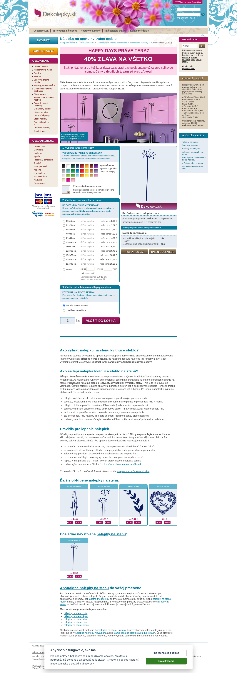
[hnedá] (91, 166)
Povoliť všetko (166, 660)
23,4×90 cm (71, 264)
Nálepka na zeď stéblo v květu (133, 471)
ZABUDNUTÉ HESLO (186, 18)
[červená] (82, 171)
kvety (200, 55)
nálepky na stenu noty (75, 613)
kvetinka (186, 57)
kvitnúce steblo (74, 540)
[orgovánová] (96, 175)
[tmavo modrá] (77, 166)
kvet (193, 59)
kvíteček (186, 59)
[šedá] (63, 171)
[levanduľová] (96, 171)
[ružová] (73, 180)
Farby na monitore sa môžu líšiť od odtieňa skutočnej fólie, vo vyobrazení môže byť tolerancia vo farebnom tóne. (88, 156)
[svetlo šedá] (63, 175)
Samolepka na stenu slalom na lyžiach (134, 632)
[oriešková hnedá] (91, 171)
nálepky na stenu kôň (75, 619)
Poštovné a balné (91, 30)
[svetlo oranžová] (82, 175)
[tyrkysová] (68, 171)
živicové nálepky (39, 659)
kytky (192, 53)
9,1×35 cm (70, 238)
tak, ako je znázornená (77, 305)
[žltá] (87, 171)
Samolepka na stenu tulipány (110, 630)
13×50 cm (70, 246)
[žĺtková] (87, 166)
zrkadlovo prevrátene (76, 310)
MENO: (173, 10)
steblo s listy (133, 487)
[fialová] (96, 166)
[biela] (68, 166)
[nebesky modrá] (77, 171)
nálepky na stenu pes (75, 622)
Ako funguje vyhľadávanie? (188, 67)
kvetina (194, 55)
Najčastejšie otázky (115, 30)
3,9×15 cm (70, 221)
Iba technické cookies (166, 652)
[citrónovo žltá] (87, 175)
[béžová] (63, 180)
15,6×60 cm (71, 251)
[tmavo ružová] (68, 180)
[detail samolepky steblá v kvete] (99, 522)
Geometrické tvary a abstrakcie (112, 43)
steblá (185, 62)
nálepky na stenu (103, 480)
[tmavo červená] (82, 166)
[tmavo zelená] (73, 166)
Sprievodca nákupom (64, 30)
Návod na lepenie (40, 652)
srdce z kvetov (163, 487)
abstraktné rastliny (139, 43)
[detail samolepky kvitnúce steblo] (70, 575)
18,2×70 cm (71, 255)
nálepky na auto (39, 656)
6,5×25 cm (70, 229)
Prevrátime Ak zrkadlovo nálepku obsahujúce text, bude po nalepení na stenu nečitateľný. (88, 295)
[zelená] (73, 171)
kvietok (185, 53)
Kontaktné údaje (139, 30)
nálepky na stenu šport (76, 616)
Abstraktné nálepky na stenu (84, 588)
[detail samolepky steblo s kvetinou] (70, 522)
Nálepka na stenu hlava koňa (90, 632)
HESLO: (173, 14)
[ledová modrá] (77, 175)
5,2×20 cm (70, 225)
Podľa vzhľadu (87, 43)
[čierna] (63, 166)
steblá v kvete (104, 487)
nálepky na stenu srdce (76, 625)
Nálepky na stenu (68, 43)
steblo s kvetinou (74, 487)
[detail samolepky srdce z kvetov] (159, 522)
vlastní (69, 269)
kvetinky (186, 55)
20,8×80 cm (71, 259)
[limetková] (68, 175)
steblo (198, 59)
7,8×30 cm (70, 234)
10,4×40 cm (71, 242)
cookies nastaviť (128, 659)
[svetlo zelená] (73, 175)
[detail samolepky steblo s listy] (129, 522)
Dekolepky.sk (41, 30)
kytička (199, 53)
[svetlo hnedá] (91, 175)
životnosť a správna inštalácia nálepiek (120, 464)
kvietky (194, 57)
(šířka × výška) (87, 221)
